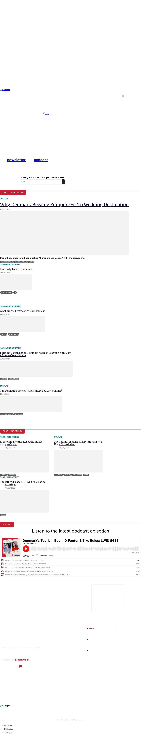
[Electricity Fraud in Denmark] (16, 282)
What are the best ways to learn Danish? (22, 311)
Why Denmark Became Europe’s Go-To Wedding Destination (64, 204)
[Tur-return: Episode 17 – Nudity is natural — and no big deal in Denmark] (24, 501)
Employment (12, 475)
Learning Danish (14, 334)
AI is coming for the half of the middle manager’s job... (21, 443)
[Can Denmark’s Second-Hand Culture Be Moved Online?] (31, 404)
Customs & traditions (7, 262)
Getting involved (77, 475)
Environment (18, 414)
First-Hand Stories (9, 437)
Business (3, 475)
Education (4, 334)
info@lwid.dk (22, 659)
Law (15, 292)
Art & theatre (58, 475)
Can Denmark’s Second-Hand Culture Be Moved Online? (31, 390)
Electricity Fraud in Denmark (16, 269)
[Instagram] (9, 666)
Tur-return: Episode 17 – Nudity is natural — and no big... (23, 483)
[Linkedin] (15, 666)
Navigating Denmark (10, 264)
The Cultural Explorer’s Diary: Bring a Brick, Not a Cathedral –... (78, 443)
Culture (4, 198)
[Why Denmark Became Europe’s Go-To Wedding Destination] (64, 233)
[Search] (63, 181)
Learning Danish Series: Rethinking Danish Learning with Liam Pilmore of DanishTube (35, 354)
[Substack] (21, 666)
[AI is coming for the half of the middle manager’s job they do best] (24, 461)
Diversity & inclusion (21, 262)
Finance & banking (6, 292)
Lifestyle (31, 262)
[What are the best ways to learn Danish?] (22, 324)
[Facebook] (3, 666)
